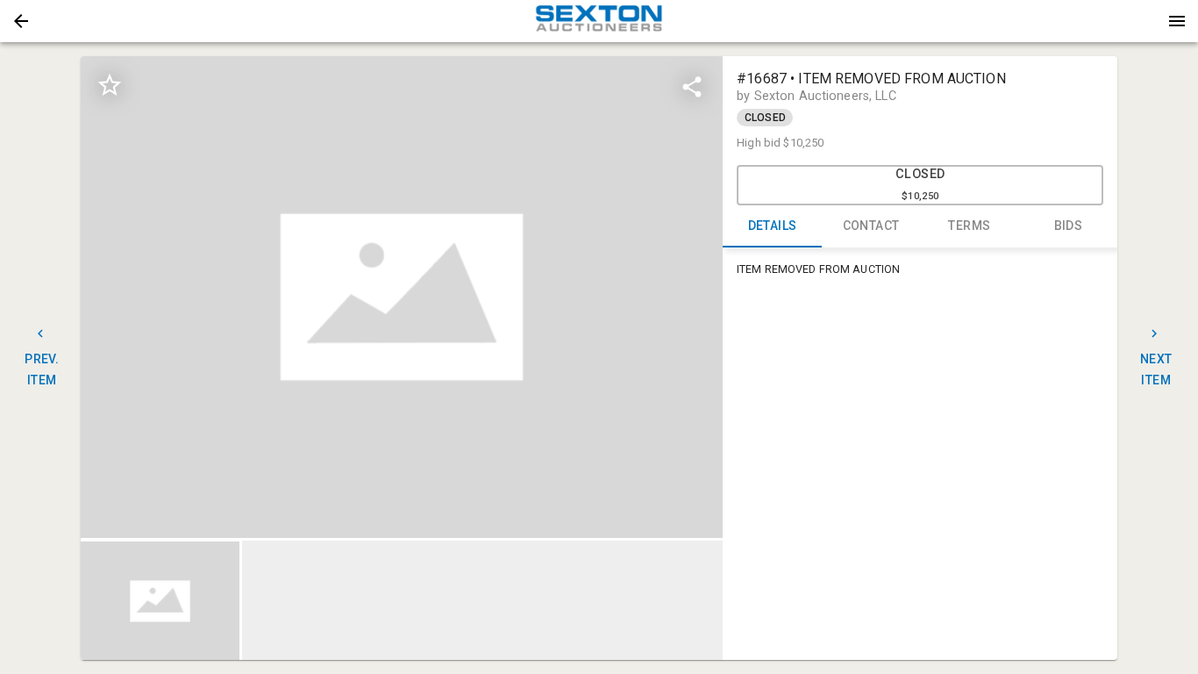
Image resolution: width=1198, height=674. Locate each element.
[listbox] (402, 297)
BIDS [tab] (1068, 226)
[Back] (21, 21)
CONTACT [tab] (871, 226)
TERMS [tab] (969, 226)
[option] (402, 297)
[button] (21, 21)
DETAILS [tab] (772, 226)
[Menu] (1177, 21)
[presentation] (599, 21)
